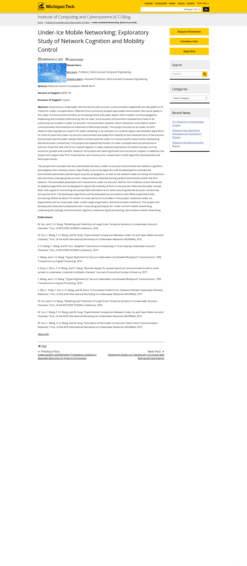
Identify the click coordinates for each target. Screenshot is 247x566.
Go (206, 9)
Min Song (72, 72)
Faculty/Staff (161, 3)
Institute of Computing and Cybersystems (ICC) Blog (84, 16)
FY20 (43, 346)
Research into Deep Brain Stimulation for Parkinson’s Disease (186, 134)
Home (40, 22)
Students (149, 3)
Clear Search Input (180, 9)
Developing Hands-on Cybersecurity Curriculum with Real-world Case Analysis (136, 356)
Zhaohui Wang (75, 79)
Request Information (189, 31)
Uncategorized (76, 59)
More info (43, 334)
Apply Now (189, 51)
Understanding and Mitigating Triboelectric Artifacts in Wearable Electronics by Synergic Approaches (67, 356)
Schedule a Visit (189, 41)
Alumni (172, 3)
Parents (181, 3)
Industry (191, 3)
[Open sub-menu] (207, 3)
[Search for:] (187, 74)
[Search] (204, 74)
